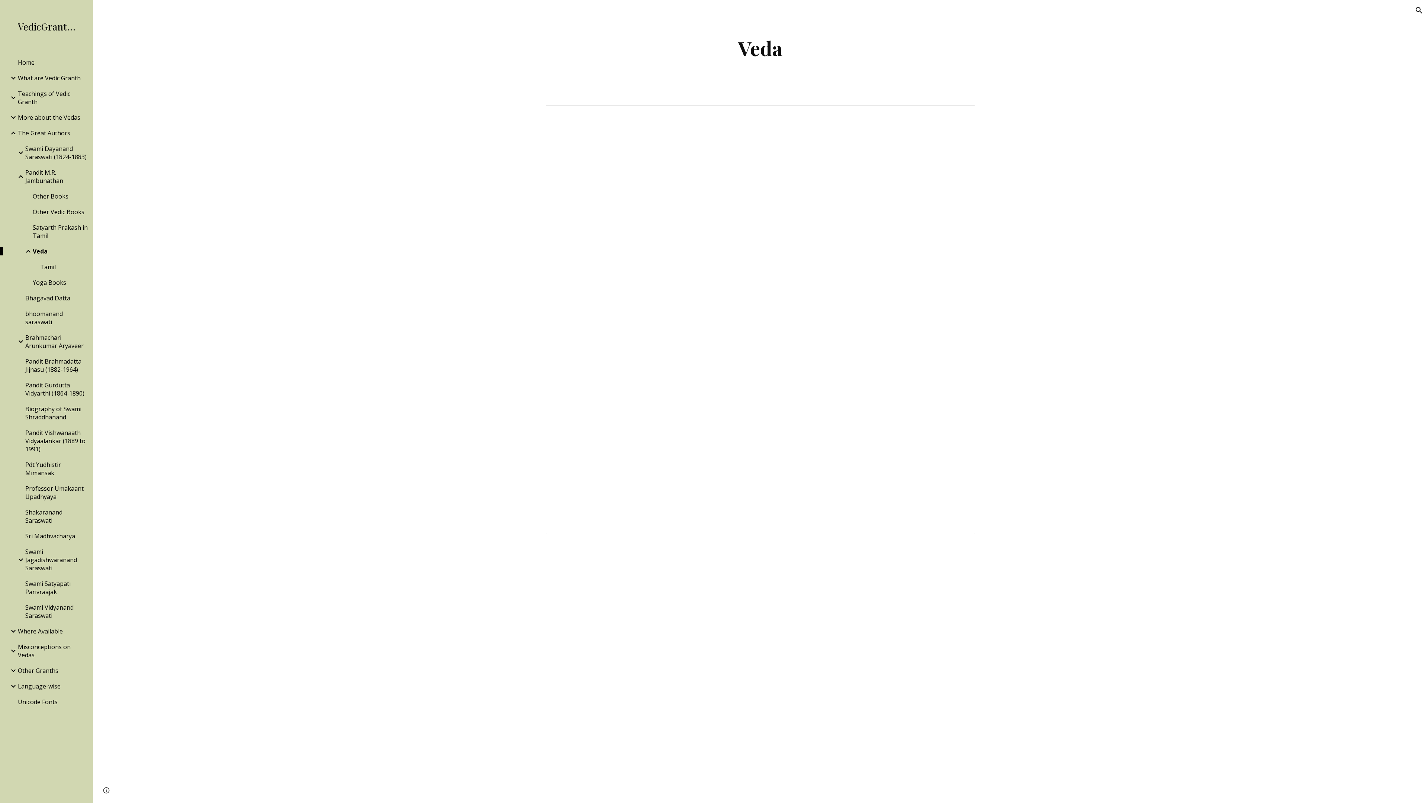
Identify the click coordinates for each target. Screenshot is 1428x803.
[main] (760, 48)
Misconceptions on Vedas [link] (44, 651)
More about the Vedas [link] (49, 117)
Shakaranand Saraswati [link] (43, 516)
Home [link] (26, 62)
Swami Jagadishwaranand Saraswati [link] (51, 560)
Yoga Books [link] (49, 282)
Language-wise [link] (39, 686)
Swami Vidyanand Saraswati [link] (49, 611)
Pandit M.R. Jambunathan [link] (44, 176)
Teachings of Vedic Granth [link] (44, 98)
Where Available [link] (40, 631)
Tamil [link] (48, 267)
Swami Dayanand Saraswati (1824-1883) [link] (56, 153)
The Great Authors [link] (44, 133)
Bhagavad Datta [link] (47, 298)
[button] (1419, 10)
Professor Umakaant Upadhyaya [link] (54, 492)
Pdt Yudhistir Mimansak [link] (43, 469)
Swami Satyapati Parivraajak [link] (48, 588)
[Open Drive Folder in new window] (961, 115)
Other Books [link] (50, 196)
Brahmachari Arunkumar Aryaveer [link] (54, 341)
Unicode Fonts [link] (38, 702)
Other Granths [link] (38, 671)
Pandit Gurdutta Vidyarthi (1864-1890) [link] (54, 389)
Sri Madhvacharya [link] (50, 536)
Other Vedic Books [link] (58, 212)
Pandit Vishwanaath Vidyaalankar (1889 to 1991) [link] (55, 441)
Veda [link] (40, 251)
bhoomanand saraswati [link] (44, 318)
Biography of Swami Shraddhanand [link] (53, 413)
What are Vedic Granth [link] (49, 78)
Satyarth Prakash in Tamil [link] (60, 231)
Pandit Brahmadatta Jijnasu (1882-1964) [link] (53, 365)
